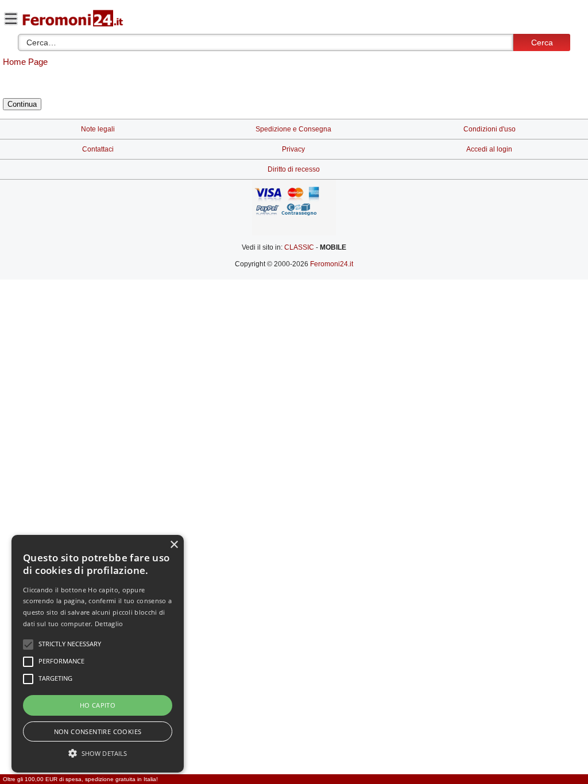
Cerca (542, 42)
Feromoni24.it (331, 264)
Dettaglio (109, 623)
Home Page (25, 62)
